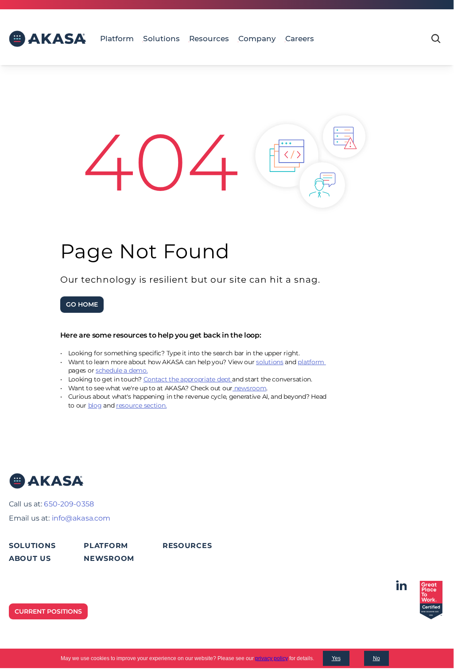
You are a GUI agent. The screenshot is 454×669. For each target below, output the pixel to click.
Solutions (161, 38)
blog (95, 405)
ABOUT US (30, 558)
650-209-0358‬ (68, 504)
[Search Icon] (436, 38)
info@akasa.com (81, 518)
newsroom (249, 388)
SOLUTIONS (32, 545)
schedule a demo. (122, 370)
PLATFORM (106, 545)
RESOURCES (187, 545)
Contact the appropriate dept (188, 379)
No (376, 658)
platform (312, 362)
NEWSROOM (109, 558)
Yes (336, 658)
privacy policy (271, 658)
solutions (269, 362)
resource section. (141, 405)
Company (257, 38)
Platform (117, 38)
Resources (209, 38)
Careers (299, 38)
